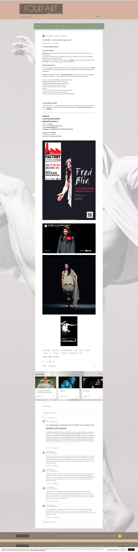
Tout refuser (123, 549)
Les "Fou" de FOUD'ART (66, 350)
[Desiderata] (92, 382)
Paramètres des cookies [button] (112, 549)
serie (45, 26)
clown (80, 353)
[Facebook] (23, 17)
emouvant (88, 350)
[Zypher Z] (69, 382)
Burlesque (49, 356)
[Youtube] (30, 17)
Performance (56, 356)
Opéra (70, 26)
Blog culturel (38, 26)
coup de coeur (46, 350)
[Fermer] (136, 549)
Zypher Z (62, 391)
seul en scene (64, 353)
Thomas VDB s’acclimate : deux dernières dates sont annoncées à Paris (44, 391)
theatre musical (73, 353)
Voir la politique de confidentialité (37, 550)
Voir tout (101, 373)
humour (81, 350)
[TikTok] (25, 17)
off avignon (56, 353)
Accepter (131, 549)
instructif (45, 353)
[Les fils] (29, 17)
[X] (27, 17)
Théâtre (51, 26)
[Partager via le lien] (53, 361)
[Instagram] (21, 17)
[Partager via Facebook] (43, 361)
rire (50, 353)
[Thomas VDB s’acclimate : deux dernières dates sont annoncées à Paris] (45, 382)
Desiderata (87, 391)
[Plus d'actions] (95, 36)
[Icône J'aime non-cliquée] (47, 448)
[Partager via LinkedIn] (50, 361)
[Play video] (69, 331)
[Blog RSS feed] (119, 536)
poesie (75, 350)
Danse (75, 26)
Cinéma (57, 26)
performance (55, 350)
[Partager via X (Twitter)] (46, 361)
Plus (81, 26)
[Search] (123, 546)
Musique (64, 26)
